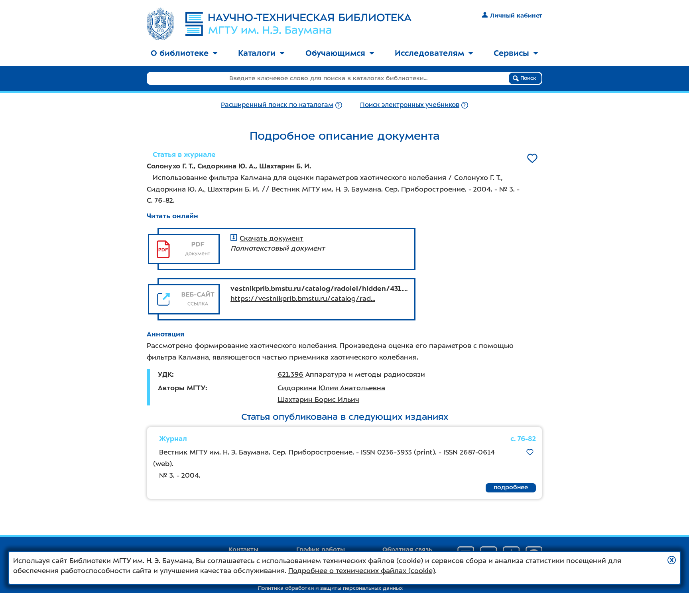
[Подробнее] (338, 104)
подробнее (511, 487)
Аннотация (165, 334)
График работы (320, 549)
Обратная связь (407, 549)
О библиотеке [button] (180, 53)
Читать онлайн (172, 215)
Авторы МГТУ (181, 387)
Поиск (527, 78)
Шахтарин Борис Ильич (318, 399)
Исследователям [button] (429, 53)
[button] (671, 560)
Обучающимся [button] (335, 53)
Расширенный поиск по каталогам (277, 104)
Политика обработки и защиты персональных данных (330, 588)
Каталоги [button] (257, 53)
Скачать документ (271, 238)
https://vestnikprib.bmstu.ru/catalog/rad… (302, 298)
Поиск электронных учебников (409, 104)
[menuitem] (184, 53)
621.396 (290, 374)
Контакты (243, 549)
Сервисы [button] (511, 53)
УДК (165, 374)
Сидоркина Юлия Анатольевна (331, 387)
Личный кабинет (516, 15)
